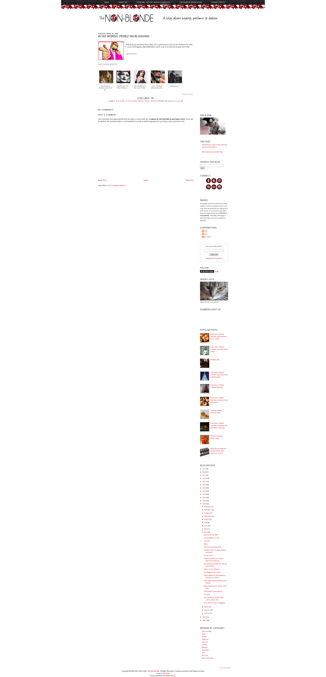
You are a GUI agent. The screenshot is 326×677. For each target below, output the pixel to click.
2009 (204, 501)
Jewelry (204, 645)
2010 (204, 497)
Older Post (189, 180)
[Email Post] (152, 98)
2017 (204, 475)
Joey (206, 234)
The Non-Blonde (153, 671)
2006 (204, 620)
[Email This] (138, 98)
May (205, 529)
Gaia (206, 231)
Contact (165, 5)
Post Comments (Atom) (116, 186)
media (141, 101)
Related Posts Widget (187, 94)
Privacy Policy (219, 2)
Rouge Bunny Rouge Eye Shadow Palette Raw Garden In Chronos (218, 451)
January (206, 613)
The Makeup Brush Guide (190, 2)
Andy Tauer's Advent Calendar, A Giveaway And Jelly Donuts (218, 400)
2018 (204, 472)
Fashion (204, 637)
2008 (204, 504)
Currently (207, 541)
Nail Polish (205, 650)
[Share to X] (143, 98)
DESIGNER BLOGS (169, 676)
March (206, 607)
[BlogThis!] (141, 98)
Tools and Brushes (208, 658)
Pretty (206, 544)
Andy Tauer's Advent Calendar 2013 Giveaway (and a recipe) (218, 337)
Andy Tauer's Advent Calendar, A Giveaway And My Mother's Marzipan (218, 426)
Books (204, 634)
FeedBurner (218, 258)
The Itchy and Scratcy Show (212, 547)
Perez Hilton (151, 101)
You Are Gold (208, 555)
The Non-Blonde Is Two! (211, 538)
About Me (123, 2)
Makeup (204, 647)
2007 (204, 617)
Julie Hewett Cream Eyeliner (213, 591)
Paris (203, 653)
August (206, 519)
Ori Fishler (208, 237)
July (205, 522)
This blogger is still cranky (212, 572)
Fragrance (205, 639)
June (206, 526)
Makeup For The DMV (211, 535)
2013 (204, 488)
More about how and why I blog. (212, 152)
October (207, 513)
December (207, 507)
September (208, 516)
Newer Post (102, 180)
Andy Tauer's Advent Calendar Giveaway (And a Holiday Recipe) (219, 375)
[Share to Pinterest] (148, 98)
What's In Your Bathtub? (211, 569)
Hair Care (205, 642)
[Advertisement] (214, 71)
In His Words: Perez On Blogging (214, 603)
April (205, 532)
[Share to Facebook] (146, 98)
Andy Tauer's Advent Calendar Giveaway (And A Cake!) (219, 349)
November (207, 510)
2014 (204, 485)
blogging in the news (126, 101)
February (207, 610)
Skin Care (205, 655)
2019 (204, 469)
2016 (204, 478)
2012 (204, 491)
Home (106, 2)
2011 (204, 494)
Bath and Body (206, 631)
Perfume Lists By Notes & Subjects (153, 2)
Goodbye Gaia (214, 360)
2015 (204, 481)
